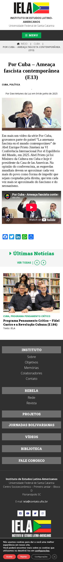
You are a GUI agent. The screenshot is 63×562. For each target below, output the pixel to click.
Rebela (31, 390)
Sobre (31, 357)
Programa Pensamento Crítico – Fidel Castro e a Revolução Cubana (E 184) (31, 322)
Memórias (31, 368)
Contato (31, 379)
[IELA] (31, 7)
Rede (31, 398)
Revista (31, 403)
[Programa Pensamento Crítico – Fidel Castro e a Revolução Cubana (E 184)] (31, 293)
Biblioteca (31, 449)
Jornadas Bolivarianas (31, 425)
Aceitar (9, 556)
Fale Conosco (32, 460)
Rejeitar (23, 556)
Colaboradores (31, 373)
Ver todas (24, 262)
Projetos (31, 414)
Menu (33, 35)
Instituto (32, 350)
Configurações (41, 556)
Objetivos (31, 362)
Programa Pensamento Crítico (30, 316)
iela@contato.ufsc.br (35, 501)
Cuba (5, 84)
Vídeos (31, 437)
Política (15, 84)
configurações (42, 550)
